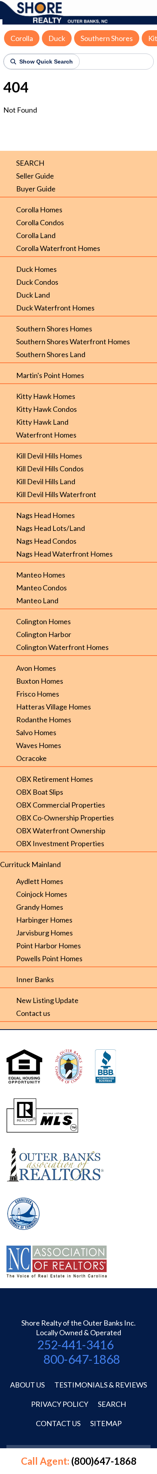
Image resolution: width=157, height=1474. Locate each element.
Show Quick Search (46, 61)
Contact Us (58, 1423)
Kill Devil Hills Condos (50, 468)
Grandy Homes (39, 906)
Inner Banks (35, 979)
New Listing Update (47, 1000)
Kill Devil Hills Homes (49, 455)
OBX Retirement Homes (54, 779)
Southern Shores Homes (54, 328)
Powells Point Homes (49, 958)
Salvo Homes (36, 732)
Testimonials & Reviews (100, 1384)
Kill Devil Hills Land (45, 481)
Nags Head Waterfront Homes (64, 553)
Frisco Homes (37, 693)
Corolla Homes (39, 209)
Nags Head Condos (46, 541)
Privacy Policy (59, 1404)
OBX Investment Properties (60, 843)
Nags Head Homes (45, 515)
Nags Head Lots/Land (50, 528)
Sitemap (106, 1423)
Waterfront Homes (46, 434)
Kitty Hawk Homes (45, 396)
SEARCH (30, 162)
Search (112, 1404)
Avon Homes (36, 668)
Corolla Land (36, 235)
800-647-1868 (81, 1359)
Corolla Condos (40, 222)
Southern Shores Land (50, 354)
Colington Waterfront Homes (62, 647)
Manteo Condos (41, 587)
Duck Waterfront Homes (55, 307)
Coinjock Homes (41, 894)
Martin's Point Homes (50, 375)
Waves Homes (38, 745)
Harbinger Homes (44, 919)
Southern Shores (107, 38)
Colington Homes (43, 621)
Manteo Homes (40, 574)
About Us (27, 1384)
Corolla (21, 38)
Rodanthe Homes (43, 719)
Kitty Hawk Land (42, 421)
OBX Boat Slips (39, 791)
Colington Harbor (43, 634)
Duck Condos (37, 282)
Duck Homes (36, 269)
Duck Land (33, 294)
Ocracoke (31, 758)
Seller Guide (35, 175)
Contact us (33, 1013)
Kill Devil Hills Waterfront (56, 494)
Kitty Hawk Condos (46, 409)
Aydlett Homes (39, 881)
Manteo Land (37, 600)
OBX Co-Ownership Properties (65, 817)
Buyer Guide (36, 188)
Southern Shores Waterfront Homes (73, 341)
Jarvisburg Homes (44, 932)
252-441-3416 (75, 1344)
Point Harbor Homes (48, 945)
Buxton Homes (39, 680)
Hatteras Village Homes (53, 706)
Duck (56, 38)
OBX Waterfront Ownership (60, 830)
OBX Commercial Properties (60, 804)
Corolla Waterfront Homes (58, 248)
